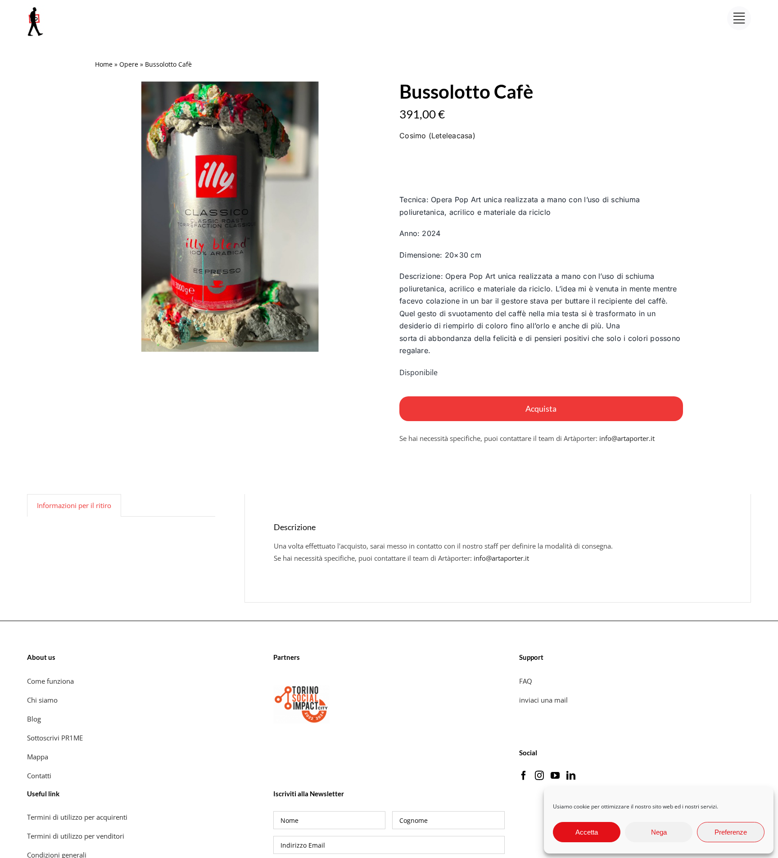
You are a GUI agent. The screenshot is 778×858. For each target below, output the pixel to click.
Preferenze (731, 832)
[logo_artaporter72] (36, 8)
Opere (128, 64)
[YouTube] (555, 775)
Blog (34, 718)
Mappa (37, 756)
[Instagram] (539, 775)
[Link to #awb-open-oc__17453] (739, 18)
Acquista (540, 408)
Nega (659, 832)
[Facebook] (523, 775)
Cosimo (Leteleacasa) (437, 135)
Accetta (586, 832)
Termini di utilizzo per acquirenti (77, 817)
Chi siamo (43, 699)
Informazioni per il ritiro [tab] (74, 505)
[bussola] (230, 217)
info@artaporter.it (627, 438)
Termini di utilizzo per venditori (75, 835)
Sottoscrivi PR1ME (55, 737)
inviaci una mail (543, 699)
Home (104, 64)
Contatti (39, 775)
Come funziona (51, 680)
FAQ (525, 680)
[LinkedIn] (570, 775)
